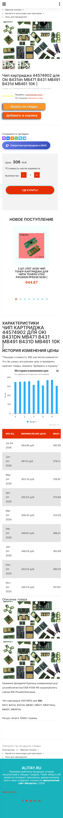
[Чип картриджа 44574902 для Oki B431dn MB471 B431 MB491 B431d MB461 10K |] (31, 40)
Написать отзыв (35, 98)
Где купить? (30, 190)
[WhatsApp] (16, 138)
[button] (16, 299)
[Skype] (20, 138)
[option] (31, 40)
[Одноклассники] (12, 138)
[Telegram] (24, 138)
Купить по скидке (24, 106)
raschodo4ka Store (34, 94)
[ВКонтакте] (8, 138)
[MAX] (4, 138)
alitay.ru (31, 768)
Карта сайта (9, 791)
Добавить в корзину (22, 115)
